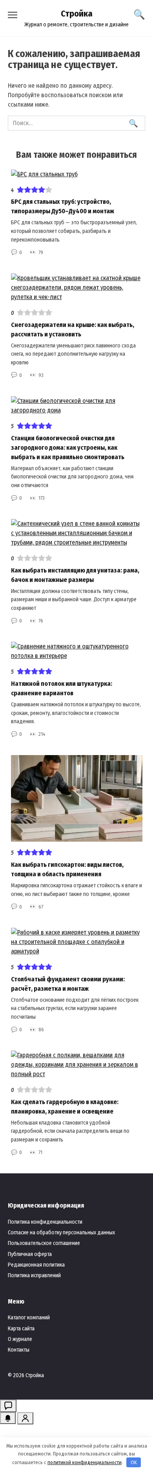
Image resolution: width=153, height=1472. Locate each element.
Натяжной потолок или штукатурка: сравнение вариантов (61, 688)
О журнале (20, 1339)
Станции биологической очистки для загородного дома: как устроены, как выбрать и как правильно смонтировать (67, 447)
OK (134, 1462)
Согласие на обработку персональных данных (61, 1232)
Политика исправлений (34, 1275)
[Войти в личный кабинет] (25, 1418)
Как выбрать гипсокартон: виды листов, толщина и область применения (67, 869)
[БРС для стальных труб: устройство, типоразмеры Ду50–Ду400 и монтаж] (44, 174)
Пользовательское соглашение (44, 1243)
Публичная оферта (30, 1254)
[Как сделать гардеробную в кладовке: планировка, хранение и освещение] (76, 1074)
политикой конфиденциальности (84, 1462)
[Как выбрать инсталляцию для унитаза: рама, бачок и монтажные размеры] (76, 542)
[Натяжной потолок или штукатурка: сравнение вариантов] (76, 655)
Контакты (18, 1349)
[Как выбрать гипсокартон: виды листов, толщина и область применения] (76, 836)
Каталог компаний (29, 1317)
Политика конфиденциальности (45, 1222)
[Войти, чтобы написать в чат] (8, 1406)
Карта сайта (21, 1328)
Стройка (77, 13)
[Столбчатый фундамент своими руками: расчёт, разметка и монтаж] (76, 951)
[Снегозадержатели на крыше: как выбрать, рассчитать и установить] (76, 297)
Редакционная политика (36, 1264)
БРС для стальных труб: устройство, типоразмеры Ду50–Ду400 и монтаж (62, 206)
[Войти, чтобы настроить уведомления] (8, 1418)
